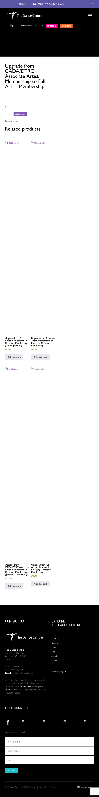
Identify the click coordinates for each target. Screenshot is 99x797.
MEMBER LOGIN (26, 25)
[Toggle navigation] (90, 15)
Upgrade (16, 121)
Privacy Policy (49, 787)
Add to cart (20, 114)
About (54, 655)
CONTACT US (38, 25)
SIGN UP (10, 770)
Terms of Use (36, 787)
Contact (55, 660)
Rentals (54, 642)
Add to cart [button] (14, 357)
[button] (7, 25)
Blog (53, 651)
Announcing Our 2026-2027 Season (43, 4)
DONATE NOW (66, 26)
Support (55, 647)
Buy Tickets (51, 26)
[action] (8, 722)
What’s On (56, 638)
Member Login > (58, 671)
